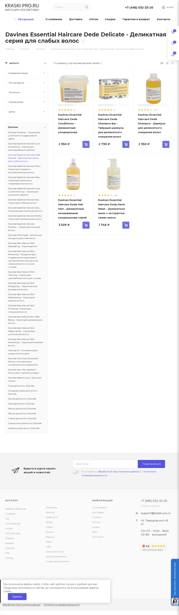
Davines (9, 548)
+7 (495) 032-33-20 (140, 7)
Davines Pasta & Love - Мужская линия (24, 379)
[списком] (167, 63)
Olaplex (9, 538)
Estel (48, 541)
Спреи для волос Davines (22, 418)
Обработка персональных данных (21, 604)
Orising (9, 557)
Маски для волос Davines (22, 408)
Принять (17, 596)
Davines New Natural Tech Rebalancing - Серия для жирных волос (21, 297)
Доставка (98, 512)
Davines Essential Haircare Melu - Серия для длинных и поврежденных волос (24, 180)
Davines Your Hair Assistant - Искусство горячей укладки (23, 371)
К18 (7, 553)
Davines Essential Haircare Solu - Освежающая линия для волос (25, 209)
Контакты (98, 536)
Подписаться (151, 464)
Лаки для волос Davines (21, 403)
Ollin (48, 546)
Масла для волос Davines (22, 413)
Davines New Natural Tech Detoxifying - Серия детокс (22, 245)
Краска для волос (56, 556)
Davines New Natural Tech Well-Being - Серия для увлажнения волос (25, 319)
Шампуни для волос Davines (23, 428)
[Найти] (87, 7)
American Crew (55, 551)
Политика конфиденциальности (62, 604)
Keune (49, 532)
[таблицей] (172, 63)
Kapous (50, 536)
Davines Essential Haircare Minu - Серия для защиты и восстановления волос (25, 169)
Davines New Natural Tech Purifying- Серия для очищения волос (21, 308)
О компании (99, 507)
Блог (95, 532)
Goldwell (10, 513)
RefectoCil (52, 517)
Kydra (49, 522)
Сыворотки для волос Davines (24, 423)
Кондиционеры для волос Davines (23, 392)
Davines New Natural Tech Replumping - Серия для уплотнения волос (21, 331)
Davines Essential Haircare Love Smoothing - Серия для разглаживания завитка (24, 146)
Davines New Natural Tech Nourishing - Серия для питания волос (25, 342)
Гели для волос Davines (21, 385)
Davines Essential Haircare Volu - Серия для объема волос (24, 201)
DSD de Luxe (12, 533)
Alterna (50, 512)
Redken (9, 543)
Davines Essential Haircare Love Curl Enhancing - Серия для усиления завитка (24, 191)
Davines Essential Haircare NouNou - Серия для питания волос (24, 227)
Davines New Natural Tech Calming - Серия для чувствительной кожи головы (24, 275)
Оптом (96, 522)
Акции (95, 527)
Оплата (96, 517)
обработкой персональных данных (118, 471)
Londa (8, 528)
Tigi (7, 518)
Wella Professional (15, 508)
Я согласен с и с (119, 473)
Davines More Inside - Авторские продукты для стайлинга (25, 237)
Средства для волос (58, 561)
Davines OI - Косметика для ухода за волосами (23, 352)
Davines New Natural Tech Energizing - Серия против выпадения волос (22, 286)
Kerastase (51, 507)
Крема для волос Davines (22, 398)
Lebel (49, 527)
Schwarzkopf (12, 523)
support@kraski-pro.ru (156, 513)
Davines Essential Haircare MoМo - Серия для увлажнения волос (25, 217)
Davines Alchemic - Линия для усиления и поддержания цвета (24, 135)
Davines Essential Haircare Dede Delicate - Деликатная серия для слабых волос (24, 157)
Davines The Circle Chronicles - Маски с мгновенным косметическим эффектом (23, 361)
